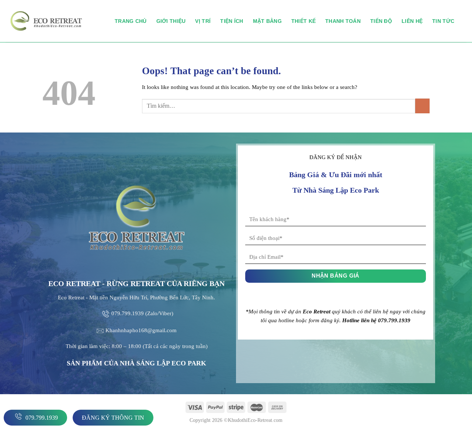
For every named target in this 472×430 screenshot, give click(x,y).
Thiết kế (303, 21)
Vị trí (203, 21)
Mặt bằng (267, 21)
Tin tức (443, 21)
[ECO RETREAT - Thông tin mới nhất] (55, 21)
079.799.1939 (41, 417)
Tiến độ (381, 21)
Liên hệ (412, 21)
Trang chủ (131, 21)
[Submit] (422, 106)
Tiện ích (231, 21)
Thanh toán (343, 21)
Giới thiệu (171, 21)
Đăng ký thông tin (113, 417)
